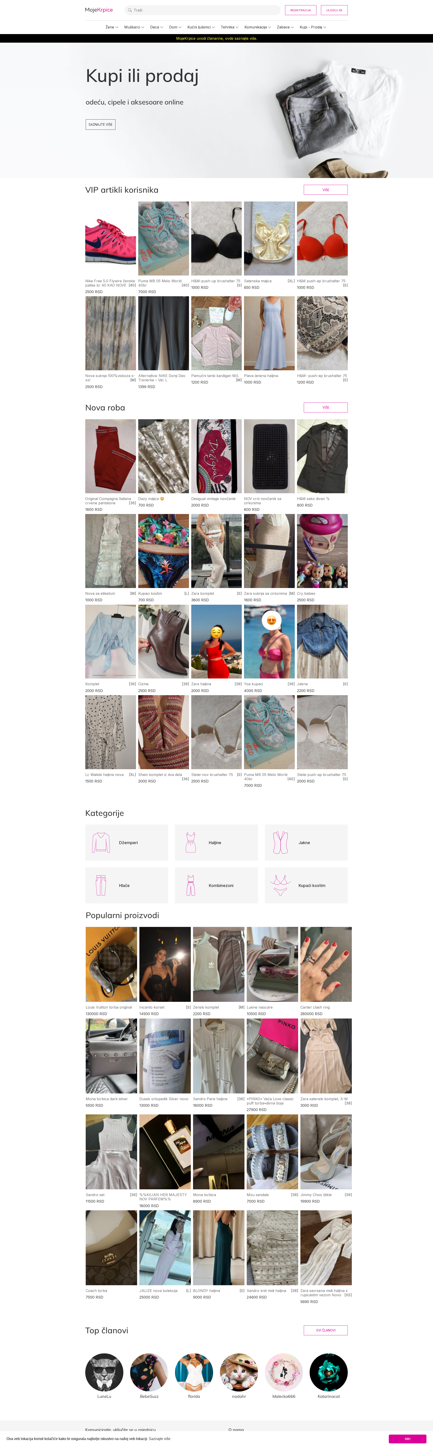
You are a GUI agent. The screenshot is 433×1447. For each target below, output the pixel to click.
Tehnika (227, 27)
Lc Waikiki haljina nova (104, 774)
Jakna (302, 684)
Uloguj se (334, 10)
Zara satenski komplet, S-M (324, 1099)
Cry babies (306, 593)
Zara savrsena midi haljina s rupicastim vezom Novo (324, 1292)
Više (325, 190)
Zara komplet (202, 593)
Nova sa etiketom (100, 593)
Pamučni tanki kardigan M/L (215, 375)
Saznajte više (101, 124)
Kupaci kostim (150, 593)
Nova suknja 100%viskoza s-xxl (110, 377)
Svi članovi (326, 1330)
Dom (173, 27)
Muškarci (132, 27)
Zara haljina (201, 684)
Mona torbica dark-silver (107, 1099)
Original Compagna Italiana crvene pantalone (108, 500)
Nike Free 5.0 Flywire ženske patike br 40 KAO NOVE (110, 283)
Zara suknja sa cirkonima (265, 593)
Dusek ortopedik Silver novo (163, 1099)
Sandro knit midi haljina (266, 1290)
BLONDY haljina (206, 1290)
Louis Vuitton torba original (109, 1007)
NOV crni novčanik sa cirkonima (262, 500)
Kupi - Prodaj (311, 27)
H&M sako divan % (313, 498)
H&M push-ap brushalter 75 (321, 281)
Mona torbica (204, 1194)
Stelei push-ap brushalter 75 (321, 774)
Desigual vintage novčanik (213, 498)
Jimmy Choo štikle (316, 1194)
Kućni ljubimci (199, 27)
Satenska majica (258, 281)
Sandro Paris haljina (210, 1099)
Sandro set (95, 1194)
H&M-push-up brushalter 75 (215, 281)
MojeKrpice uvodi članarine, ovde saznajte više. (216, 38)
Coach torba (96, 1290)
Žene (110, 27)
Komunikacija (255, 27)
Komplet (92, 684)
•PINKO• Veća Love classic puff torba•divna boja (270, 1101)
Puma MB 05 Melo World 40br (160, 283)
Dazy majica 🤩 (151, 498)
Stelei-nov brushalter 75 (212, 774)
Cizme (143, 684)
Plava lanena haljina (261, 375)
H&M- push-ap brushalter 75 (322, 375)
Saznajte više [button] (159, 1439)
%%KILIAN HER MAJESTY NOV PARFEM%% (163, 1196)
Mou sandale (258, 1194)
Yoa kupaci (253, 684)
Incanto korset (151, 1007)
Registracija (300, 10)
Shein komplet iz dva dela (160, 774)
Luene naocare (260, 1007)
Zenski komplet (206, 1007)
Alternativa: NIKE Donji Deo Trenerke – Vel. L (161, 377)
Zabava (283, 27)
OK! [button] (408, 1439)
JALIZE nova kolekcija (158, 1290)
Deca (154, 27)
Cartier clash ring (315, 1007)
